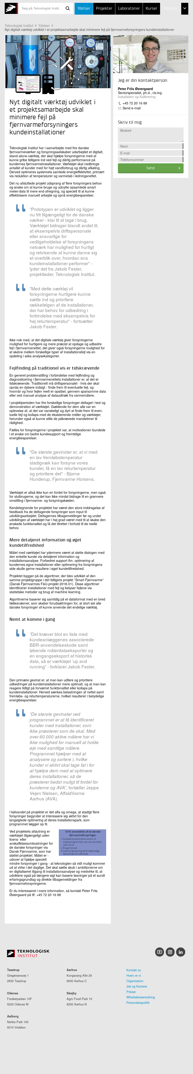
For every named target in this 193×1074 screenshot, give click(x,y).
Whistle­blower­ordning (140, 997)
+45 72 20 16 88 (135, 103)
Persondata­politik (137, 1002)
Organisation (134, 981)
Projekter (104, 9)
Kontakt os (133, 970)
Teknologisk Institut (19, 25)
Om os (159, 44)
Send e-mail (132, 108)
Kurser (151, 9)
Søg (68, 8)
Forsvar (170, 9)
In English (163, 56)
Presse (131, 991)
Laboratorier (129, 9)
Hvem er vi (133, 975)
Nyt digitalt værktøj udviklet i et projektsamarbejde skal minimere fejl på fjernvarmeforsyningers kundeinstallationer (89, 29)
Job (157, 21)
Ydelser (83, 9)
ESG (157, 32)
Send (150, 168)
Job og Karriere (136, 986)
